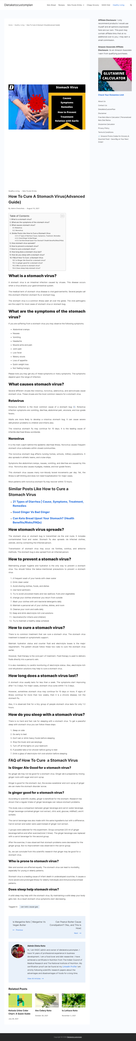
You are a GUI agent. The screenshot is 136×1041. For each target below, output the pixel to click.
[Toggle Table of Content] (61, 216)
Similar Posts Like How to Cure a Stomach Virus (31, 233)
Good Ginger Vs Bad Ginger (28, 238)
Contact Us (102, 105)
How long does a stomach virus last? (27, 252)
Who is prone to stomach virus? (28, 266)
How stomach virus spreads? (23, 243)
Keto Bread (51, 5)
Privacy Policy (103, 128)
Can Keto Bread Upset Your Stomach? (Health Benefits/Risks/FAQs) (41, 240)
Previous (19, 930)
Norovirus (19, 230)
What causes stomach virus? (23, 225)
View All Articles (34, 978)
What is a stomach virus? (21, 219)
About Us (102, 101)
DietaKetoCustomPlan (106, 109)
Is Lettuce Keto (70, 1010)
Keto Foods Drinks (74, 5)
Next (76, 933)
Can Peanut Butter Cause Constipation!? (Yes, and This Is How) (65, 925)
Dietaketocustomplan (18, 5)
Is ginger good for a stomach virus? (29, 263)
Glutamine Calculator (106, 124)
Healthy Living (118, 5)
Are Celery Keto (43, 1010)
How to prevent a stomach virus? (25, 246)
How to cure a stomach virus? (23, 249)
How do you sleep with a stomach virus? (28, 255)
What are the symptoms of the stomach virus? (31, 222)
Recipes (61, 5)
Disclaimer (102, 113)
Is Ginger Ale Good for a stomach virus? (31, 260)
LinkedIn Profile (69, 966)
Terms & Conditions (105, 132)
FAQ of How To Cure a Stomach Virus (27, 258)
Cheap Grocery (93, 5)
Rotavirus (18, 228)
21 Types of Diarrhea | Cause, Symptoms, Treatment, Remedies (39, 236)
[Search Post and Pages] (131, 5)
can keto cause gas (29, 907)
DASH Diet (106, 5)
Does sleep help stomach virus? (28, 268)
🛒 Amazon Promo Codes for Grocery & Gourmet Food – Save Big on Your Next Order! (113, 139)
